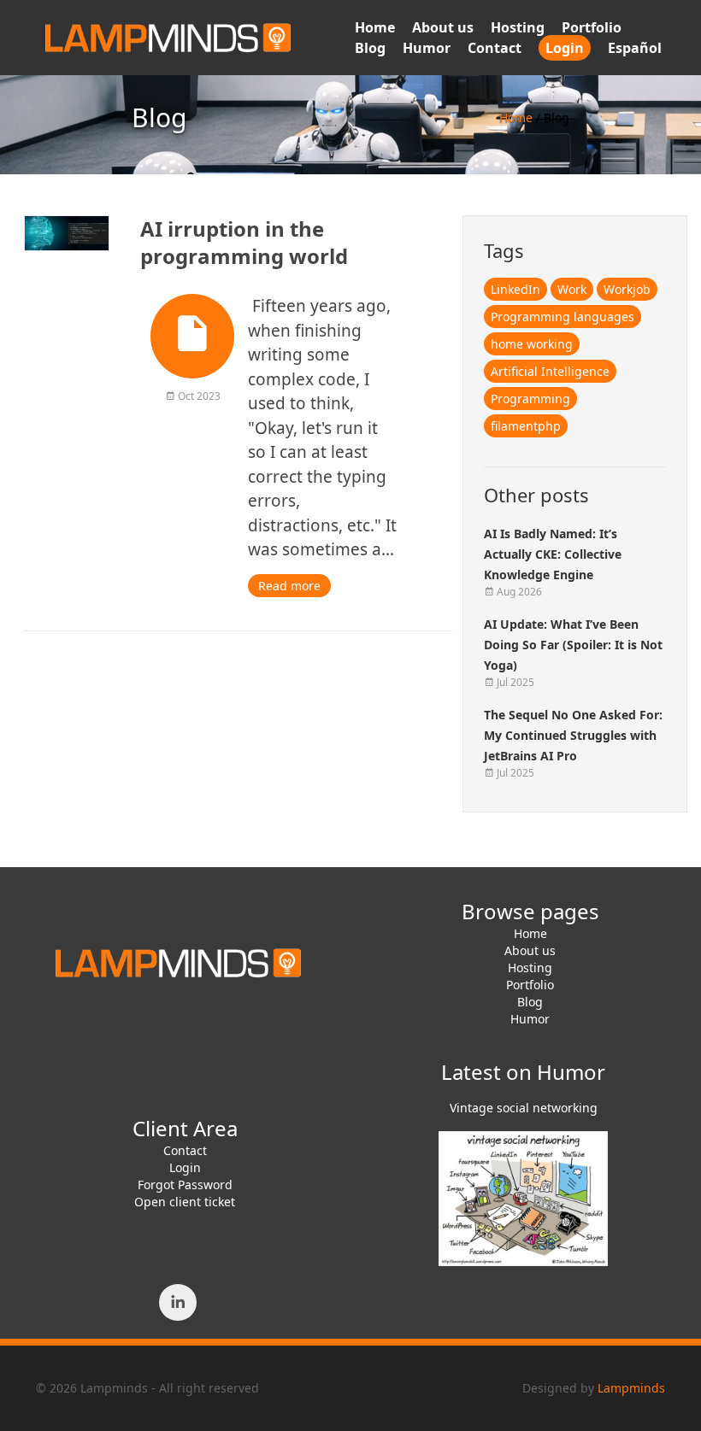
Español (635, 47)
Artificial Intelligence (550, 371)
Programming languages (562, 316)
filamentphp (526, 426)
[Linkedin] (178, 1302)
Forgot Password (185, 1184)
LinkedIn (515, 289)
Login (564, 47)
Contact (494, 47)
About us (443, 27)
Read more (289, 586)
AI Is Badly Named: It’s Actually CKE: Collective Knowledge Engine (552, 554)
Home (375, 27)
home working (532, 344)
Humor (427, 47)
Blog (370, 47)
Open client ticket (184, 1201)
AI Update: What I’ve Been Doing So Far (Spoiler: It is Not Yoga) (573, 644)
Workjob (627, 289)
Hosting (518, 27)
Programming (530, 398)
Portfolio (591, 27)
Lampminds (631, 1388)
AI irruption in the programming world (244, 242)
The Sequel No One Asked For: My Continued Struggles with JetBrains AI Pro (573, 735)
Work (571, 289)
